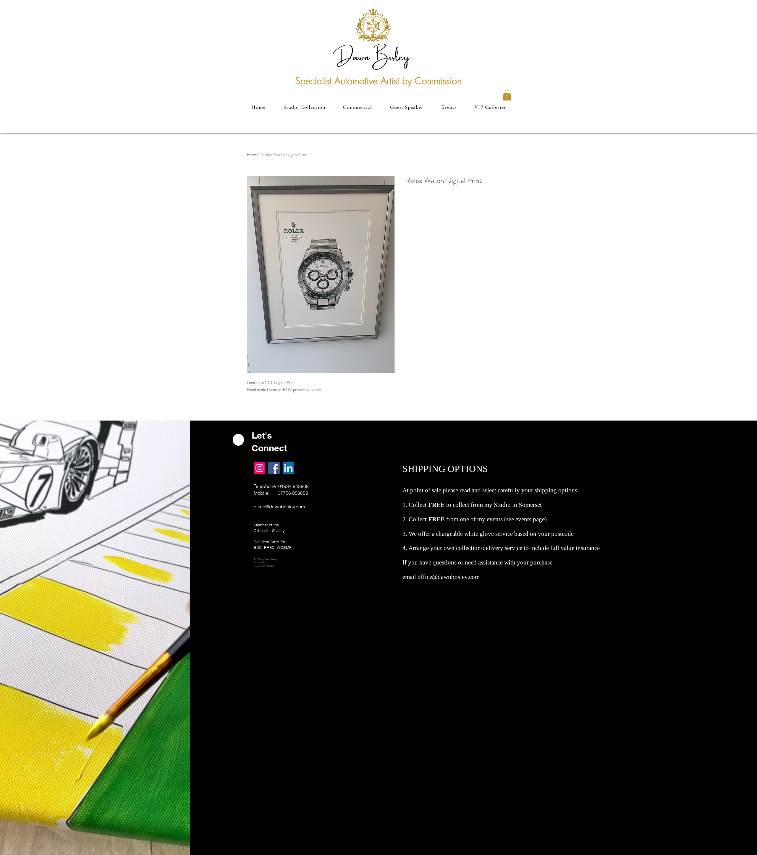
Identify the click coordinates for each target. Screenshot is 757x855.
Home (252, 154)
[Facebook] (274, 468)
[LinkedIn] (288, 468)
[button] (507, 95)
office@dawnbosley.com (279, 507)
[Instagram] (259, 468)
